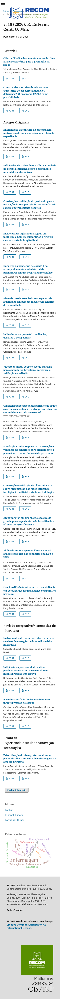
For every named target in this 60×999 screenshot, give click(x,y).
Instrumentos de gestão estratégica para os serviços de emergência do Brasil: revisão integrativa (28, 641)
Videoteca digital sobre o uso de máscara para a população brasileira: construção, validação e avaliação (27, 370)
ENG (26, 78)
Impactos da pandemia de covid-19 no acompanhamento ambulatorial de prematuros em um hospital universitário (28, 269)
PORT (11, 78)
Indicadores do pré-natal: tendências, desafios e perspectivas (25, 336)
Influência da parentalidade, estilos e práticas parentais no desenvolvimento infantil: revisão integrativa (26, 670)
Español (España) (14, 815)
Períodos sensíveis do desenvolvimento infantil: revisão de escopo (26, 701)
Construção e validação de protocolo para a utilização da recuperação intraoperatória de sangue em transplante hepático (29, 204)
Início (6, 10)
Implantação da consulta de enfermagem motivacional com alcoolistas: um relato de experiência (28, 133)
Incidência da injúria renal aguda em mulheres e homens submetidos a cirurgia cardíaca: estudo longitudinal (28, 237)
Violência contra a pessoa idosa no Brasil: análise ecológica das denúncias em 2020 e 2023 (28, 554)
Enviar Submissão (16, 790)
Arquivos (17, 10)
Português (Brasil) (15, 820)
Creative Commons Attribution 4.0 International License (26, 926)
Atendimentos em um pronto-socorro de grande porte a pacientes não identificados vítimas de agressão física (28, 521)
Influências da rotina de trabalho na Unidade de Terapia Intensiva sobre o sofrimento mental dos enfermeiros (29, 169)
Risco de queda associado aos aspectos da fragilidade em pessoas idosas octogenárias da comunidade (28, 302)
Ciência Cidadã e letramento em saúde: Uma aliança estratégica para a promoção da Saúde (29, 61)
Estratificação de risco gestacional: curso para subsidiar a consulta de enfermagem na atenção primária (29, 758)
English (9, 810)
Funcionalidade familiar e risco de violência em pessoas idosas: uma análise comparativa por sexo (29, 591)
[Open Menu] (3, 3)
